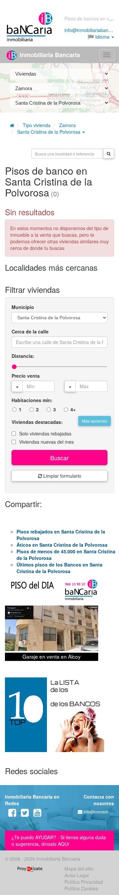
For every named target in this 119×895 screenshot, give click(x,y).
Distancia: (23, 356)
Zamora (67, 125)
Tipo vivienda (37, 125)
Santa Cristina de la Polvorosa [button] (49, 131)
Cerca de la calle (30, 331)
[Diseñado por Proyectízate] (30, 868)
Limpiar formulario (61, 475)
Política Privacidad (83, 881)
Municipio (23, 307)
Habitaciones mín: (32, 400)
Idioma (102, 36)
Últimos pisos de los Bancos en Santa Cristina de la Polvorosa (59, 567)
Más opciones (94, 421)
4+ (73, 409)
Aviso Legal (76, 875)
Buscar (59, 457)
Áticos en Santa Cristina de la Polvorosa (62, 544)
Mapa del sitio (79, 868)
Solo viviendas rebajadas (45, 433)
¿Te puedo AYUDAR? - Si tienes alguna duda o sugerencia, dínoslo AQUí (59, 840)
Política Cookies (81, 888)
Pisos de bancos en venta (91, 18)
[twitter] (25, 814)
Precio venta (26, 375)
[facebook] (12, 814)
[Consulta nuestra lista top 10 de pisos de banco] (59, 718)
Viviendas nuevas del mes (46, 441)
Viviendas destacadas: (37, 422)
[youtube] (37, 814)
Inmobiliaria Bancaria (49, 55)
